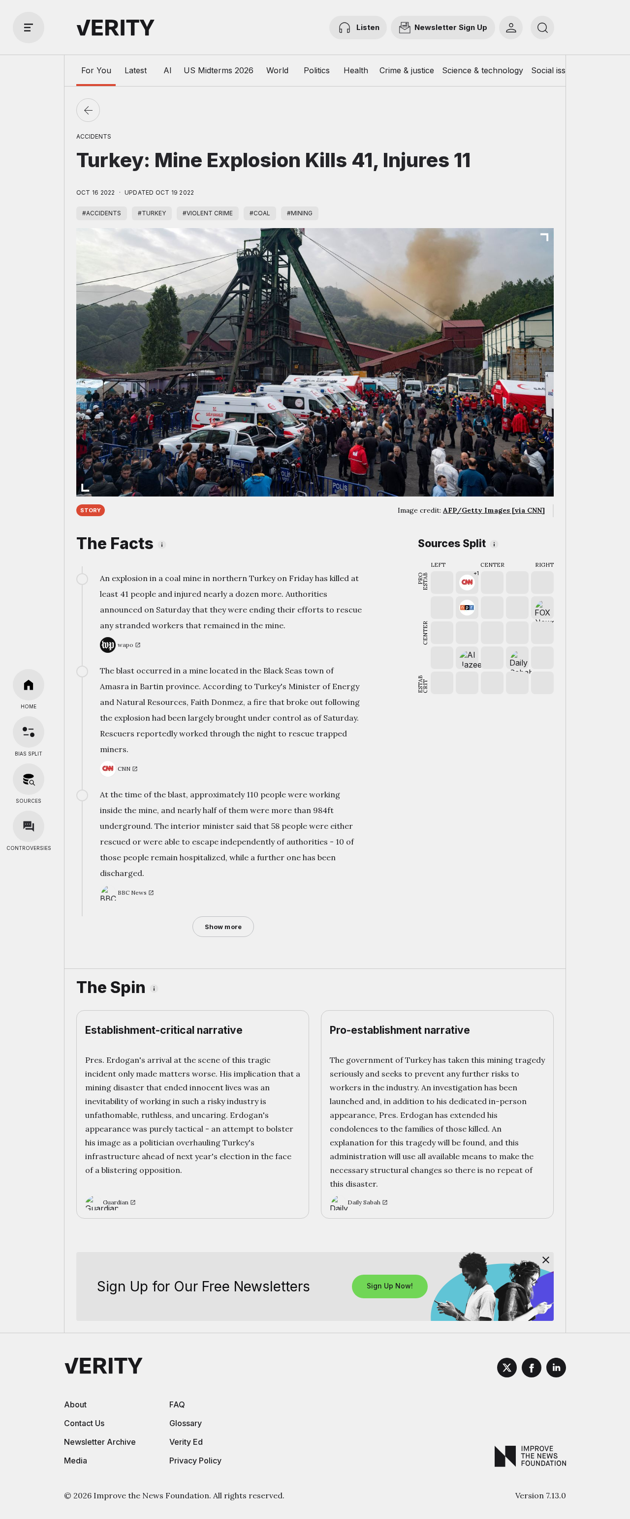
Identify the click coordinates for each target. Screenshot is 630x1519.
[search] (542, 27)
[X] (507, 1369)
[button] (467, 582)
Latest (136, 70)
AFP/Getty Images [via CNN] (494, 510)
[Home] (28, 685)
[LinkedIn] (556, 1369)
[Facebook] (531, 1369)
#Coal (260, 213)
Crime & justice (406, 70)
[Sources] (28, 779)
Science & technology (482, 70)
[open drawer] (28, 27)
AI (167, 70)
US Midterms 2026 (218, 70)
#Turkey (152, 213)
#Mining (300, 213)
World (277, 70)
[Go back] (88, 110)
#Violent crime (208, 213)
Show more (223, 927)
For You (96, 70)
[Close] (546, 1260)
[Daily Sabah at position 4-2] (517, 657)
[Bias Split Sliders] (28, 732)
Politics (317, 70)
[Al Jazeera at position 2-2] (467, 657)
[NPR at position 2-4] (467, 607)
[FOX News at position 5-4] (542, 607)
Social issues (555, 70)
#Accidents (101, 213)
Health (356, 70)
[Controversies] (28, 826)
